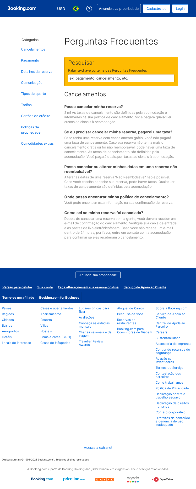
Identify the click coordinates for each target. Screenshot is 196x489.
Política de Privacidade (172, 388)
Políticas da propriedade (30, 129)
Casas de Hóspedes (55, 343)
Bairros (7, 325)
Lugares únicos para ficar (94, 309)
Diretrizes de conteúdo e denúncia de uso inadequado (173, 421)
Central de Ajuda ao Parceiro (170, 324)
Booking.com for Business (59, 297)
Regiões (8, 314)
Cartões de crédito (35, 116)
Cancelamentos (33, 49)
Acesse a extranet (98, 447)
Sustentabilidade (168, 338)
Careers (161, 332)
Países (6, 308)
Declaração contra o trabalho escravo (170, 395)
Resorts (46, 320)
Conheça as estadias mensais (94, 324)
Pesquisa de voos (130, 314)
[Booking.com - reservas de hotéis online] (22, 8)
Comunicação (31, 82)
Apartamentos (50, 314)
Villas (44, 325)
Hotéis (7, 337)
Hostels (46, 331)
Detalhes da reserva (36, 71)
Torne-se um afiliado (18, 297)
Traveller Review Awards (91, 343)
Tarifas (26, 105)
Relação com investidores (165, 360)
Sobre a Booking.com (171, 308)
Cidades (8, 320)
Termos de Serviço (169, 368)
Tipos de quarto (33, 93)
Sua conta (45, 287)
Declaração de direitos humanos (172, 404)
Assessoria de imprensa (173, 344)
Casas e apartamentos (57, 308)
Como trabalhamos (169, 382)
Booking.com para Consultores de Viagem (134, 330)
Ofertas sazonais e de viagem (95, 333)
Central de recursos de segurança (173, 351)
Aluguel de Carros (130, 308)
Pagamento (30, 60)
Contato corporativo (170, 412)
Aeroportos (10, 331)
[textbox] (121, 78)
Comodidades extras (37, 143)
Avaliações (86, 317)
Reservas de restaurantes (126, 321)
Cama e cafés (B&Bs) (55, 337)
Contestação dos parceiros (168, 375)
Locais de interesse (16, 343)
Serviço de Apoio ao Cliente (145, 287)
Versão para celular (17, 287)
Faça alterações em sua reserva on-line (88, 287)
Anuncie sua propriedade (98, 275)
